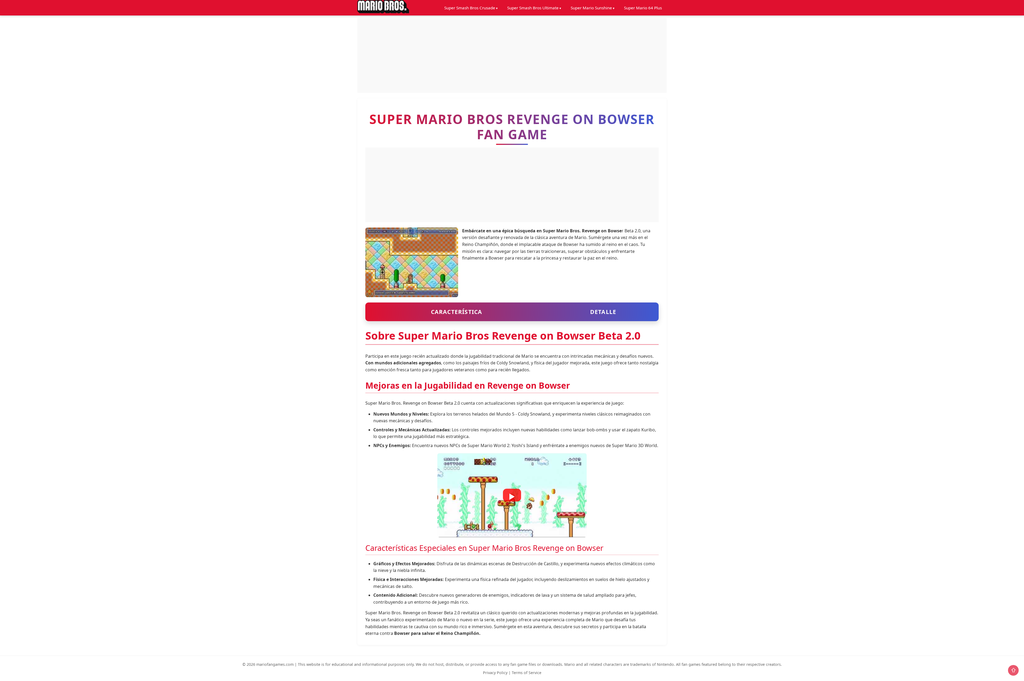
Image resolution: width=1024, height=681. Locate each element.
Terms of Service (526, 672)
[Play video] (512, 495)
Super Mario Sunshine (591, 7)
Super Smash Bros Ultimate (533, 7)
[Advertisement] (512, 55)
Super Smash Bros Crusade (469, 7)
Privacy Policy (495, 672)
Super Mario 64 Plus (643, 7)
